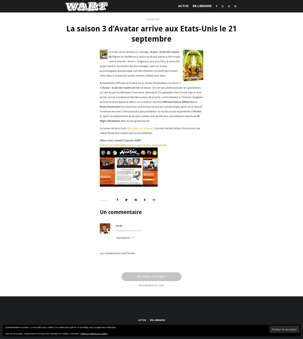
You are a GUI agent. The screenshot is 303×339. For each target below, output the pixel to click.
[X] (222, 6)
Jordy (119, 225)
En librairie (202, 6)
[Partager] (117, 200)
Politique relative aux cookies (94, 333)
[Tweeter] (126, 200)
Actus (183, 6)
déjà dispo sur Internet (140, 128)
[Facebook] (216, 6)
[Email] (154, 200)
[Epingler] (136, 200)
